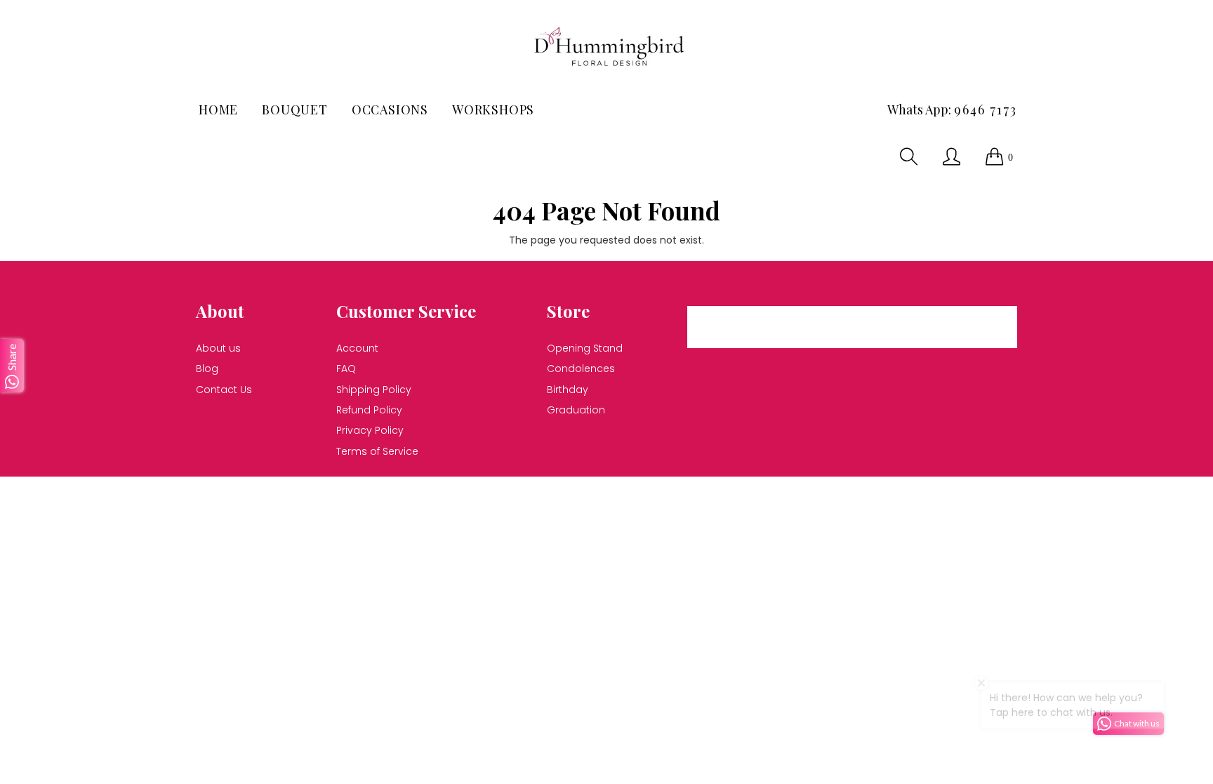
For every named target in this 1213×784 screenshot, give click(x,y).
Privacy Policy (370, 430)
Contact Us (224, 390)
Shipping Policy (373, 390)
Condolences (581, 368)
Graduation (576, 410)
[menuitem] (218, 109)
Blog (207, 368)
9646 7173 (985, 109)
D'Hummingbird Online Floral (531, 495)
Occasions (390, 109)
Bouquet (295, 109)
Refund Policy (369, 410)
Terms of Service (377, 451)
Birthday (567, 390)
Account (357, 348)
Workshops (493, 109)
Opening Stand (585, 348)
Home (218, 109)
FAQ (346, 368)
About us (218, 348)
